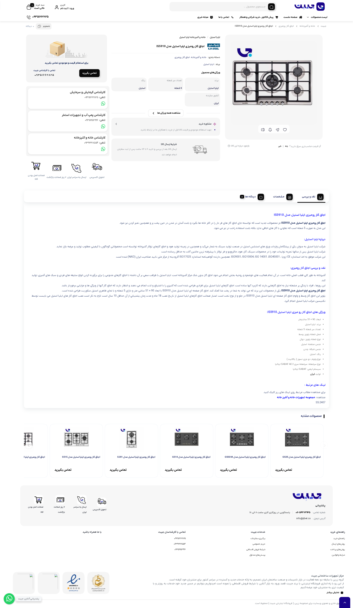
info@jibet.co (303, 518)
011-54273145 (303, 512)
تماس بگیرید (89, 73)
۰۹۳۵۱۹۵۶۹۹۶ (180, 549)
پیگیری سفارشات (257, 538)
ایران (312, 374)
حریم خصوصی (259, 544)
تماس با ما (223, 17)
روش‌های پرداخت (337, 549)
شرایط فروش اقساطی (255, 549)
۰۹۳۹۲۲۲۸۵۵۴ (180, 544)
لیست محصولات (319, 17)
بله (286, 146)
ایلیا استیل (208, 64)
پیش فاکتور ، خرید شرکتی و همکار (256, 17)
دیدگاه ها (250, 196)
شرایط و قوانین (338, 555)
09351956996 (95, 120)
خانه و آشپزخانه (307, 26)
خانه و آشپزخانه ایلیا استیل (192, 37)
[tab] (311, 196)
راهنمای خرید (339, 538)
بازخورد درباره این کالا (240, 145)
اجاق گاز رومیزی (286, 26)
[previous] (324, 445)
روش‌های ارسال (338, 544)
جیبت (323, 26)
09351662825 (95, 97)
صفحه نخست (290, 17)
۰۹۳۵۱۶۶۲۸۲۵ (180, 538)
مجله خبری (202, 17)
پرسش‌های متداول (257, 555)
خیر (279, 146)
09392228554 (94, 143)
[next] (29, 445)
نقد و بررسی (308, 196)
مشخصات (278, 196)
